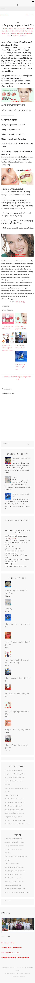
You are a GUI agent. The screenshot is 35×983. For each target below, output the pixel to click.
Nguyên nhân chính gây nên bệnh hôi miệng (7, 347)
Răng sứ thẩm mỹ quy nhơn (17, 729)
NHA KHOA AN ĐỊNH (18, 968)
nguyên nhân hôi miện (12, 795)
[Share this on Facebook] (15, 302)
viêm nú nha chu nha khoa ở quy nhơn (17, 824)
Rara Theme (14, 973)
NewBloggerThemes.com (17, 976)
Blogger (17, 971)
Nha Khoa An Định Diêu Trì (17, 678)
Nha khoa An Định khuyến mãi (14, 799)
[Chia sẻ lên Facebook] (8, 306)
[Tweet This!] (17, 302)
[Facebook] (17, 5)
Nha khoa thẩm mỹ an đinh (22, 31)
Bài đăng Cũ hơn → (26, 377)
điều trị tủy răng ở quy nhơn (13, 781)
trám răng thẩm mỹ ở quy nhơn (15, 820)
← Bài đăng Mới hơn (9, 377)
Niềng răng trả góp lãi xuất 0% (17, 25)
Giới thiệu (8, 785)
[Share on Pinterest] (22, 302)
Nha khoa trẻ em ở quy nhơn (14, 810)
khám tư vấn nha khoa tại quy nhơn (16, 788)
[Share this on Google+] (19, 302)
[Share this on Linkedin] (24, 302)
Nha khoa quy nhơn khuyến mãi (20, 367)
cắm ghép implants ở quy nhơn (15, 778)
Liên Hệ (14, 478)
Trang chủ (8, 901)
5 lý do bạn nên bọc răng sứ (13, 770)
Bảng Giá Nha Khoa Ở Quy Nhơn (15, 774)
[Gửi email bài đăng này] (3, 306)
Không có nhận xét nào (20, 36)
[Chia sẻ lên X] (7, 306)
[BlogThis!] (5, 306)
